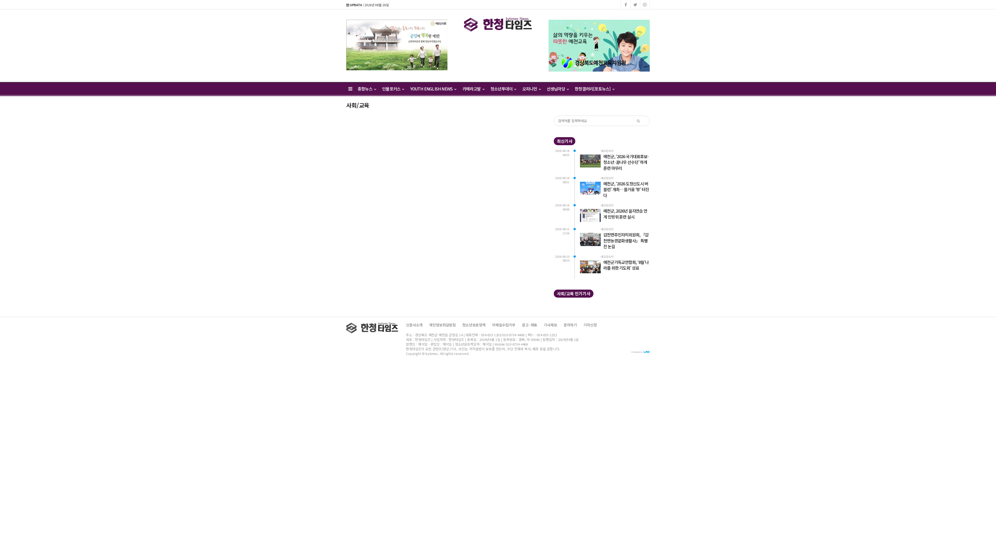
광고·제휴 (529, 324)
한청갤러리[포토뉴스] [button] (593, 89)
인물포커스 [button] (391, 89)
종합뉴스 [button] (365, 89)
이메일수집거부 (503, 324)
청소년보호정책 (474, 324)
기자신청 (590, 324)
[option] (396, 45)
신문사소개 (414, 324)
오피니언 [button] (530, 89)
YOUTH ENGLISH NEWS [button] (432, 89)
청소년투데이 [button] (501, 89)
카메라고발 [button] (472, 89)
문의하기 (570, 324)
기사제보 (550, 324)
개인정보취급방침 (442, 324)
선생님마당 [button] (556, 89)
